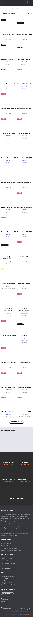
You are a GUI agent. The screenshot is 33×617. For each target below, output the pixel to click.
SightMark (24, 111)
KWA (5, 286)
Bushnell (8, 61)
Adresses (4, 566)
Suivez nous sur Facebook (9, 585)
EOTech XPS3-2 (24, 256)
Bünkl (21, 514)
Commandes (5, 561)
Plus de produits (16, 422)
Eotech (9, 261)
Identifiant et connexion (8, 563)
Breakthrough (24, 365)
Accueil (14, 8)
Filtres (28, 13)
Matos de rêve (5, 568)
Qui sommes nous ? (7, 543)
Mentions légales (6, 546)
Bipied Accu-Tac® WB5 (24, 34)
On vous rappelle (7, 593)
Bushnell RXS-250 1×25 (8, 108)
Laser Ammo (24, 135)
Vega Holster (24, 313)
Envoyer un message (7, 583)
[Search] (23, 3)
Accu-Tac (24, 37)
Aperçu (14, 19)
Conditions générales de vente (11, 551)
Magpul (9, 313)
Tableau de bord (6, 558)
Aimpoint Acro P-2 (8, 34)
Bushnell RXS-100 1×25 (24, 84)
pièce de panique (10, 521)
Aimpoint (8, 37)
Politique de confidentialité (10, 548)
